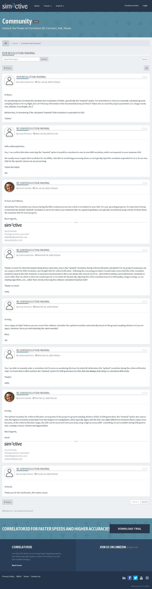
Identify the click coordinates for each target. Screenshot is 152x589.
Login (145, 5)
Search (59, 5)
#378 (144, 392)
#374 (144, 301)
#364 (144, 76)
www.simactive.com (13, 240)
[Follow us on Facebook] (130, 578)
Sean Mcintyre (25, 133)
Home (36, 5)
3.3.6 (36, 22)
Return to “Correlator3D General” (19, 511)
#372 (144, 250)
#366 (144, 183)
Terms (26, 576)
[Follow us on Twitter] (135, 578)
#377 (144, 350)
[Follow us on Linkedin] (124, 578)
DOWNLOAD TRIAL (129, 528)
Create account (131, 5)
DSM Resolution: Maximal (18, 53)
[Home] (5, 43)
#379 (144, 468)
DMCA (19, 576)
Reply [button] (8, 68)
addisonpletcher (26, 82)
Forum (47, 5)
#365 (144, 128)
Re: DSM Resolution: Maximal (33, 128)
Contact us (35, 576)
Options (135, 502)
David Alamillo (25, 188)
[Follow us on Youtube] (141, 578)
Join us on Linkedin (119, 547)
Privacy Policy (8, 576)
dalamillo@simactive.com (16, 237)
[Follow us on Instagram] (147, 578)
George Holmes (26, 474)
